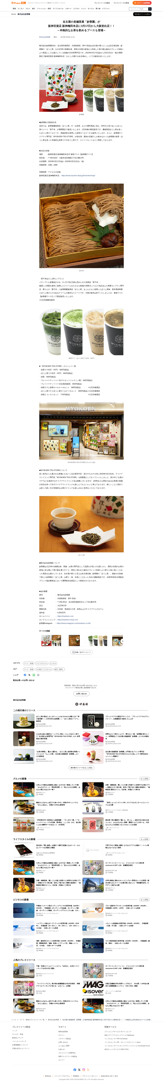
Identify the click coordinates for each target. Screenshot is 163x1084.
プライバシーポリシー (90, 1076)
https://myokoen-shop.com (67, 620)
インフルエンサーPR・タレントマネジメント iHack (122, 1042)
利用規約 (76, 1076)
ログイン (61, 1035)
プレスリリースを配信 (102, 3)
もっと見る (144, 779)
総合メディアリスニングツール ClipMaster (119, 1035)
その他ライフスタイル (44, 669)
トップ (13, 1020)
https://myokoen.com (65, 616)
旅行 (33, 8)
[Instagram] (83, 1069)
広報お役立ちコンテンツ (20, 1048)
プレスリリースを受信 (121, 3)
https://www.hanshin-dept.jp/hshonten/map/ (78, 176)
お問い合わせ (81, 694)
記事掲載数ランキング (20, 1045)
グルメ (28, 8)
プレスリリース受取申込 (67, 1053)
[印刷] (38, 675)
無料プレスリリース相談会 (67, 1056)
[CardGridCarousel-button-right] (122, 641)
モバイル (91, 8)
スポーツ (68, 8)
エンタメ (21, 8)
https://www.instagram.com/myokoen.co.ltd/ (73, 623)
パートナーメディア (19, 1041)
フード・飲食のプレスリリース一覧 (32, 1020)
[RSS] (88, 1069)
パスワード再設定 (64, 1039)
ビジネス (76, 8)
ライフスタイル (58, 8)
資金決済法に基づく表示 (109, 1076)
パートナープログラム (62, 1076)
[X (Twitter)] (29, 675)
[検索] (150, 9)
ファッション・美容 (44, 8)
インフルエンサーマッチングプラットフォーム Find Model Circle (127, 1046)
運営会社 (48, 1076)
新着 (14, 8)
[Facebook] (25, 675)
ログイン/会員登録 (143, 3)
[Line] (34, 675)
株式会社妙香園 (44, 37)
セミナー (61, 1060)
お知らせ (61, 1049)
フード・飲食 (28, 663)
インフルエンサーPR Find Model (116, 1039)
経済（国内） (59, 669)
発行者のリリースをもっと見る (81, 768)
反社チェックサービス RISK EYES (117, 1049)
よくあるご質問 (63, 1046)
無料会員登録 (63, 1031)
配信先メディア (17, 1038)
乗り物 (98, 8)
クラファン (106, 8)
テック (83, 8)
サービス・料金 (17, 1034)
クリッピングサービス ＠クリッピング (118, 1031)
